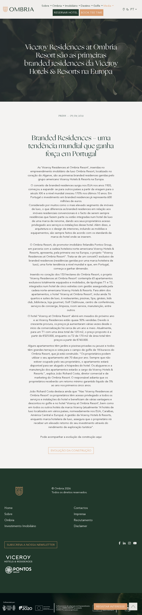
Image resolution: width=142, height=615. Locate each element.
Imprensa (80, 514)
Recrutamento (83, 520)
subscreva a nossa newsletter (31, 545)
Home (8, 508)
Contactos (81, 508)
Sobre (8, 514)
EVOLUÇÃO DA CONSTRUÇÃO (71, 450)
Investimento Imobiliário (20, 526)
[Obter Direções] (124, 9)
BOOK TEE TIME (91, 12)
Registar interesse (110, 606)
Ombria (9, 520)
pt (132, 9)
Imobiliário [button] (71, 6)
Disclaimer (80, 526)
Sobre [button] (45, 6)
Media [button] (107, 6)
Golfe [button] (96, 6)
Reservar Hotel (66, 12)
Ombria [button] (57, 6)
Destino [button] (85, 6)
